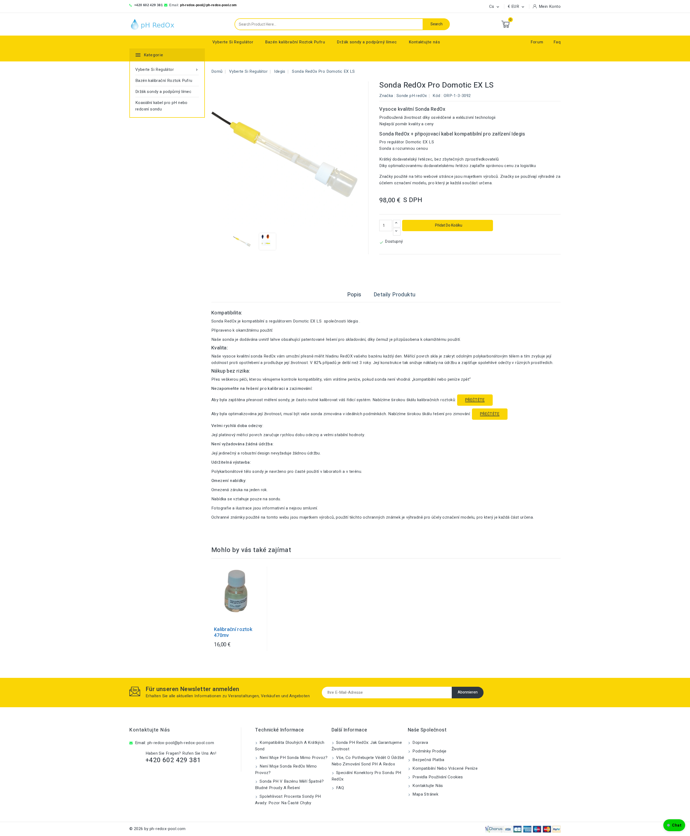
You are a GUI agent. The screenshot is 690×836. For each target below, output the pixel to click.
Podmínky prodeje (429, 751)
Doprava (419, 742)
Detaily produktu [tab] (394, 295)
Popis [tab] (354, 295)
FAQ (339, 788)
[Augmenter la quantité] (397, 223)
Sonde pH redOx (411, 96)
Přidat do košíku (448, 225)
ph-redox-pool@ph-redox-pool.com (208, 5)
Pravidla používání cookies (437, 777)
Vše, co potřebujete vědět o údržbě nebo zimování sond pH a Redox (368, 761)
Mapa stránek (424, 794)
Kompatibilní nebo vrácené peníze (444, 768)
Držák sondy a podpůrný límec (367, 42)
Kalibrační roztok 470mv (233, 633)
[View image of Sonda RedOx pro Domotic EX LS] (242, 241)
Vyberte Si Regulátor (232, 42)
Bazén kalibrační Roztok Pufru (295, 42)
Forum (537, 42)
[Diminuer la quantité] (397, 231)
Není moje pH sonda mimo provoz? (293, 758)
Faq (557, 42)
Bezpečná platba (427, 760)
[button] (674, 825)
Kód (436, 96)
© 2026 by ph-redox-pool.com (157, 829)
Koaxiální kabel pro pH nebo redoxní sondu (161, 106)
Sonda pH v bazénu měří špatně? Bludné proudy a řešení (289, 784)
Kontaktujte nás (424, 42)
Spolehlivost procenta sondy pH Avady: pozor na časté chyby (288, 799)
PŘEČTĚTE (475, 400)
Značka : (387, 96)
